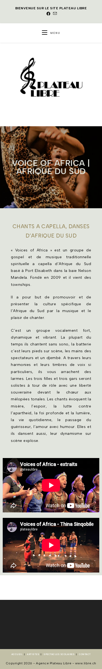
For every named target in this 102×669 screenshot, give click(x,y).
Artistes (33, 654)
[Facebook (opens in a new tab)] (48, 13)
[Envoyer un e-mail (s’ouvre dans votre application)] (54, 13)
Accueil (17, 654)
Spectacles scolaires (59, 654)
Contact (85, 654)
